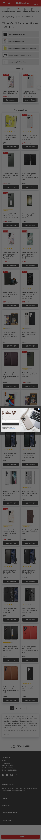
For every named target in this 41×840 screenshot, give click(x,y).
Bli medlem (11, 424)
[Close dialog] (39, 409)
